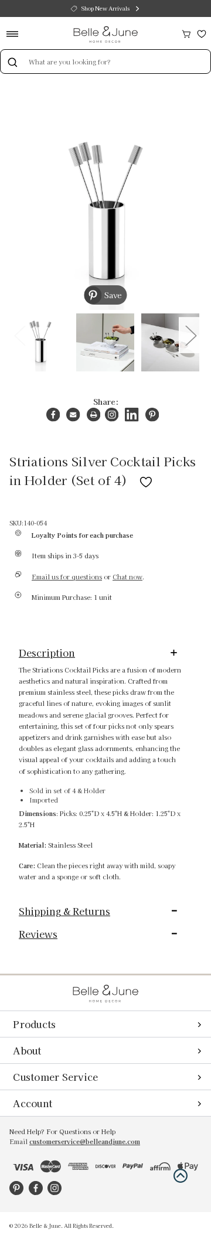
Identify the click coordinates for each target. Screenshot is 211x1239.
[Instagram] (111, 414)
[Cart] (186, 32)
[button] (180, 1176)
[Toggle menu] (16, 34)
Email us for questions (67, 576)
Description (47, 653)
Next (190, 335)
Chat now (127, 576)
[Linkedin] (131, 414)
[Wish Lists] (201, 32)
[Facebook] (53, 414)
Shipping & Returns (64, 911)
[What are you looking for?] (12, 61)
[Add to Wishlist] (145, 480)
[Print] (93, 414)
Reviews (38, 934)
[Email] (73, 414)
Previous (19, 335)
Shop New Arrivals (105, 8)
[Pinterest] (152, 414)
